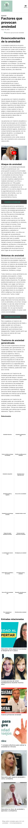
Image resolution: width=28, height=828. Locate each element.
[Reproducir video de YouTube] (14, 153)
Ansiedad (3, 15)
